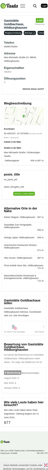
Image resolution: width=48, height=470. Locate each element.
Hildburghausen (11, 61)
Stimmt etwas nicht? (33, 89)
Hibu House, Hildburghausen (18, 258)
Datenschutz (20, 451)
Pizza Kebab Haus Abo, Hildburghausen (23, 265)
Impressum (5, 453)
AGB (11, 451)
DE (38, 453)
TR (46, 453)
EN (42, 453)
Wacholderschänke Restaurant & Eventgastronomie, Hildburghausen (21, 276)
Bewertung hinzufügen (30, 373)
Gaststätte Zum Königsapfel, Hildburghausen (18, 226)
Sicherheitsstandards (34, 451)
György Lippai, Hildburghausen (19, 237)
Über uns (4, 451)
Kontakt (14, 453)
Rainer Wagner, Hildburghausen (19, 217)
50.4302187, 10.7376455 (16, 133)
